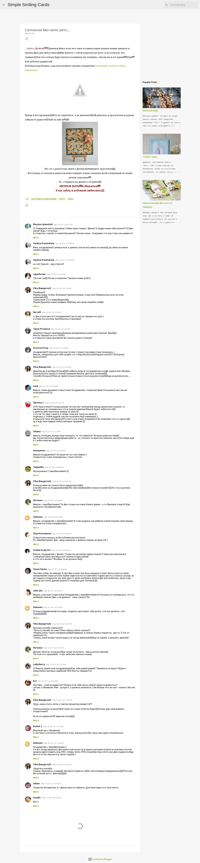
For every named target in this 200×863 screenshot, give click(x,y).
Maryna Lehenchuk (43, 224)
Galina (36, 783)
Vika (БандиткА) (42, 288)
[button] (26, 39)
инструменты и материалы (43, 199)
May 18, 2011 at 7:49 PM (56, 451)
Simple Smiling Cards (28, 4)
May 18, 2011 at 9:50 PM (53, 607)
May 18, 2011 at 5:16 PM (51, 312)
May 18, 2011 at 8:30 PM (53, 500)
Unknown (38, 517)
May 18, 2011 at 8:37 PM (53, 517)
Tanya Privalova (41, 329)
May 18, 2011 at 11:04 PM (62, 700)
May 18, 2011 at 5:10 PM (56, 274)
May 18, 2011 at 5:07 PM (63, 224)
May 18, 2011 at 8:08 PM (54, 467)
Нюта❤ (37, 312)
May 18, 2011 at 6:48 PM (48, 386)
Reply (36, 238)
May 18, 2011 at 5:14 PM (61, 288)
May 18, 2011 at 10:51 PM (56, 664)
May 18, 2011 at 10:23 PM (62, 624)
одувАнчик (39, 274)
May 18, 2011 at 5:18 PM (60, 329)
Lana (35, 386)
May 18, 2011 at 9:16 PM (52, 591)
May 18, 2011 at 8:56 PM (61, 534)
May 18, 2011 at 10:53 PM (48, 681)
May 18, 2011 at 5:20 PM (58, 348)
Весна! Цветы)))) (150, 110)
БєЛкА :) (37, 726)
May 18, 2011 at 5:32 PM (61, 367)
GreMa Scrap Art (42, 550)
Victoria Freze (40, 348)
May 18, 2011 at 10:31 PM (53, 648)
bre (35, 681)
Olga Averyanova (42, 533)
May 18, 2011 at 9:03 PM (57, 569)
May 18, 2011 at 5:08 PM (64, 243)
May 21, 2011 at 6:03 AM (51, 798)
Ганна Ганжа (40, 569)
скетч (62, 199)
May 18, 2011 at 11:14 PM (53, 726)
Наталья (37, 500)
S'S (27, 199)
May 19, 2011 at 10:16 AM (51, 784)
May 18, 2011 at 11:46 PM (53, 743)
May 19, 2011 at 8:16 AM (61, 764)
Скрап (70, 199)
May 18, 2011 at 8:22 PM (61, 481)
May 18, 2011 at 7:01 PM (54, 403)
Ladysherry (39, 664)
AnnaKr (37, 797)
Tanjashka (38, 467)
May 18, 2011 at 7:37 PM (51, 432)
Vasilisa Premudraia (43, 243)
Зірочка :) (38, 402)
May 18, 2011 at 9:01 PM (61, 550)
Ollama (37, 431)
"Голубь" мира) (150, 157)
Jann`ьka (37, 590)
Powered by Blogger (102, 859)
